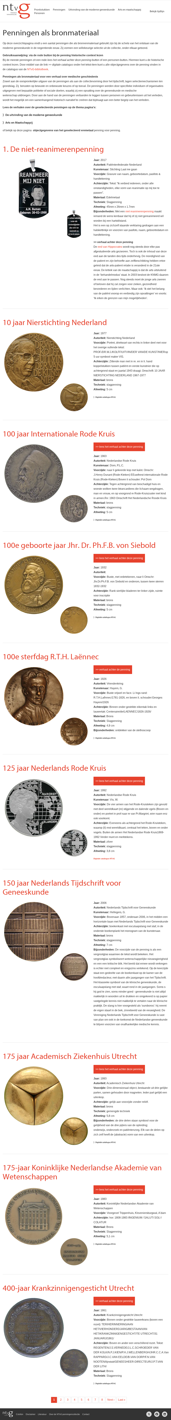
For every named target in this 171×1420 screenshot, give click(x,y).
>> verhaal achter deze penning (114, 1301)
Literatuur (42, 1414)
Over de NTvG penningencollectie (64, 1414)
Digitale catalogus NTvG (105, 397)
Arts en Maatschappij (19, 122)
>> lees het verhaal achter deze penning (119, 446)
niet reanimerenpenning (139, 211)
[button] (34, 218)
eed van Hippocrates (110, 246)
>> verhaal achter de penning (113, 669)
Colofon (19, 1414)
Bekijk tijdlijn (157, 11)
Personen (39, 13)
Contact (85, 1414)
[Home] (16, 11)
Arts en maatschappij (129, 9)
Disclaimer (30, 1414)
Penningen (59, 9)
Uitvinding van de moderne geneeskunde (91, 9)
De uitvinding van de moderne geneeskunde (33, 115)
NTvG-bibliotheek (37, 69)
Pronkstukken (42, 9)
